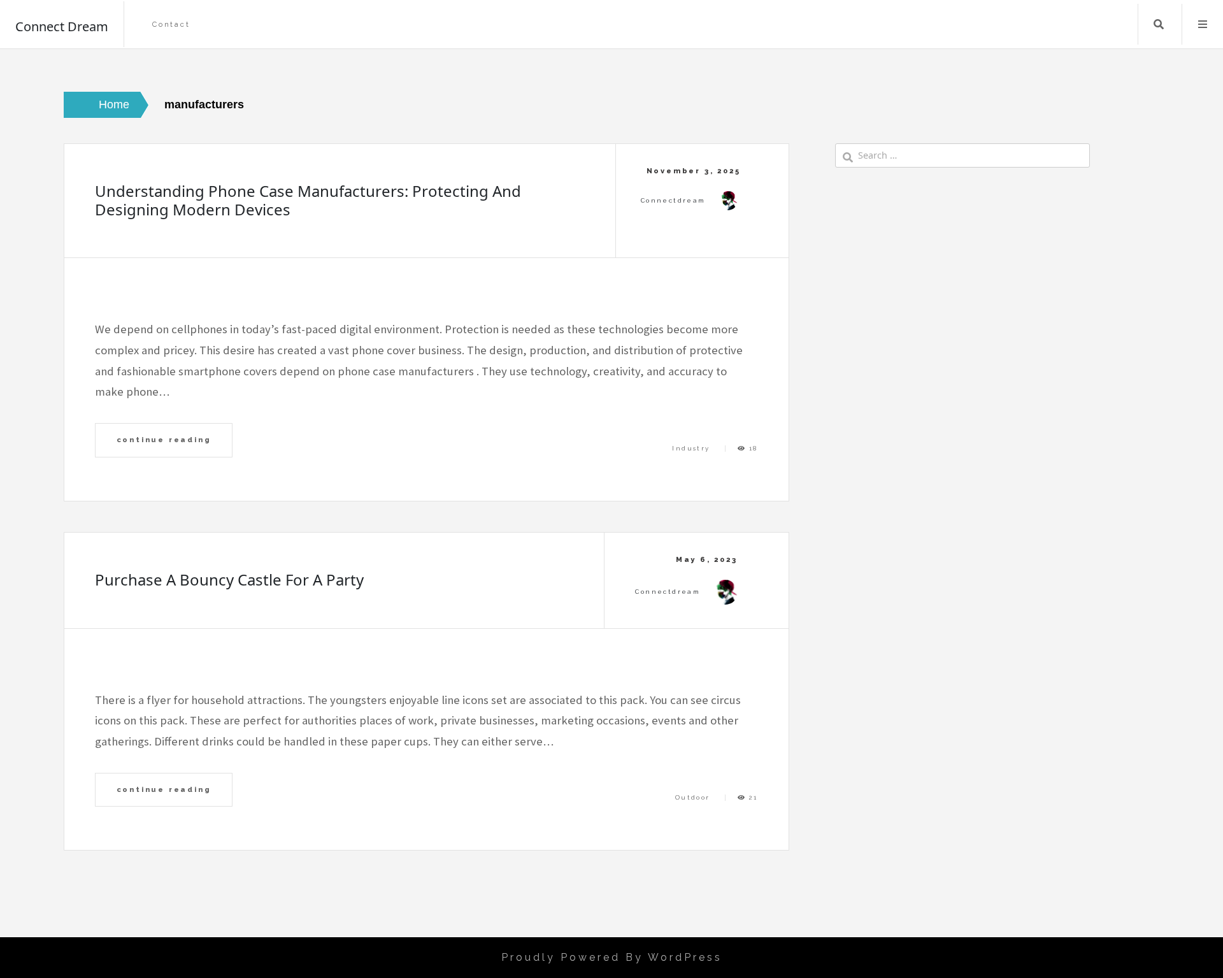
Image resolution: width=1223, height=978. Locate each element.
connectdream (673, 200)
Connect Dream (61, 26)
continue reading (164, 439)
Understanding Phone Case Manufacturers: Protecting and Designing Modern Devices (308, 200)
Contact (171, 24)
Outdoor (692, 797)
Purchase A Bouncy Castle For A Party (229, 579)
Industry (691, 448)
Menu (1202, 24)
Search (1158, 24)
